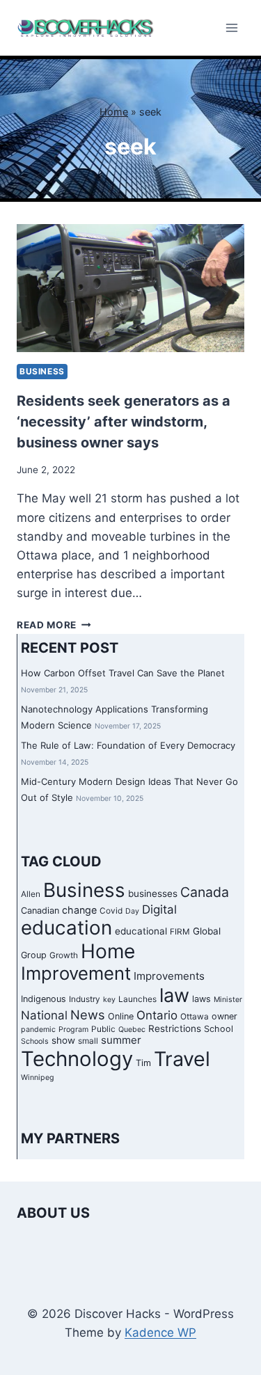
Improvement (76, 973)
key (109, 999)
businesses (152, 893)
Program (73, 1029)
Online (121, 1016)
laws (201, 999)
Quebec (131, 1029)
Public (103, 1029)
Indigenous (43, 999)
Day (132, 911)
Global (207, 931)
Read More (54, 624)
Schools (35, 1041)
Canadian (40, 910)
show (63, 1040)
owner (224, 1016)
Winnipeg (37, 1077)
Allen (30, 894)
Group (34, 955)
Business (42, 371)
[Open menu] (231, 27)
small (88, 1041)
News (87, 1014)
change (79, 910)
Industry (84, 999)
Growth (63, 955)
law (174, 995)
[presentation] (130, 288)
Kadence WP (160, 1333)
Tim (143, 1063)
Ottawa (194, 1017)
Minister (228, 999)
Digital (159, 909)
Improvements (169, 976)
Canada (204, 892)
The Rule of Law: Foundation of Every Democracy (128, 745)
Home (114, 112)
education (66, 927)
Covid (111, 911)
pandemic (38, 1029)
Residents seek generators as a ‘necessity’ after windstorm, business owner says (123, 421)
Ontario (156, 1015)
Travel (182, 1059)
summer (121, 1040)
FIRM (180, 932)
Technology (77, 1059)
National (44, 1015)
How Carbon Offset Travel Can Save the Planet (123, 672)
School (218, 1029)
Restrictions (174, 1028)
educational (141, 931)
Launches (137, 999)
